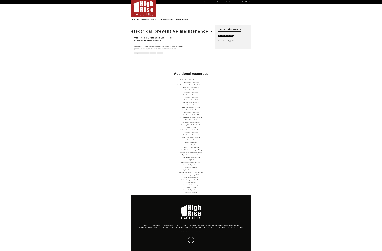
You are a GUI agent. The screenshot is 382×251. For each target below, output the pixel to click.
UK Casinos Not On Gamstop (191, 122)
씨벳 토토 (191, 160)
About (213, 2)
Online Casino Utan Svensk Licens (191, 80)
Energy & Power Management (141, 53)
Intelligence (153, 53)
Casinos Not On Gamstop (191, 82)
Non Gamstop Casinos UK (191, 115)
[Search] (242, 2)
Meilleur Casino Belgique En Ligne (191, 152)
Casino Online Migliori (191, 142)
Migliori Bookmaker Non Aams (191, 155)
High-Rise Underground (162, 19)
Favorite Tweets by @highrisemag (228, 41)
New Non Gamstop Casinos (188, 227)
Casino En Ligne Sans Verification (224, 225)
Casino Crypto (191, 145)
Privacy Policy (197, 225)
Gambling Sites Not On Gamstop (191, 125)
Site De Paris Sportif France (191, 157)
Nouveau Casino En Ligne (191, 185)
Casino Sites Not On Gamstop (191, 110)
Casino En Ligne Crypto (191, 177)
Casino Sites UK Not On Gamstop (191, 120)
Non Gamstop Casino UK (191, 95)
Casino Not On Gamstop (191, 87)
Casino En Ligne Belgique (191, 147)
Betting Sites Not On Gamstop (191, 137)
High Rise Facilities (141, 43)
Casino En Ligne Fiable (191, 100)
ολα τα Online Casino (191, 90)
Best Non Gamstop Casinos (191, 107)
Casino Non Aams (191, 167)
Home (206, 2)
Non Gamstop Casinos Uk (191, 102)
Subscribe (228, 2)
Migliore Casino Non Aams (191, 170)
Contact (219, 2)
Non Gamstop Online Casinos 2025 (157, 227)
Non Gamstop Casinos (191, 105)
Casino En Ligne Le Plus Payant (191, 180)
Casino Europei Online (214, 227)
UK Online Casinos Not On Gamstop (191, 117)
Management (182, 19)
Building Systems (140, 19)
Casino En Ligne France (191, 165)
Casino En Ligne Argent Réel (191, 175)
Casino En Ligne (191, 127)
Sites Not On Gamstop (191, 92)
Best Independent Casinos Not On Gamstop (191, 85)
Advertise (237, 2)
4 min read (159, 53)
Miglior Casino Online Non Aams (191, 162)
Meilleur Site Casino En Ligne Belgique (191, 150)
